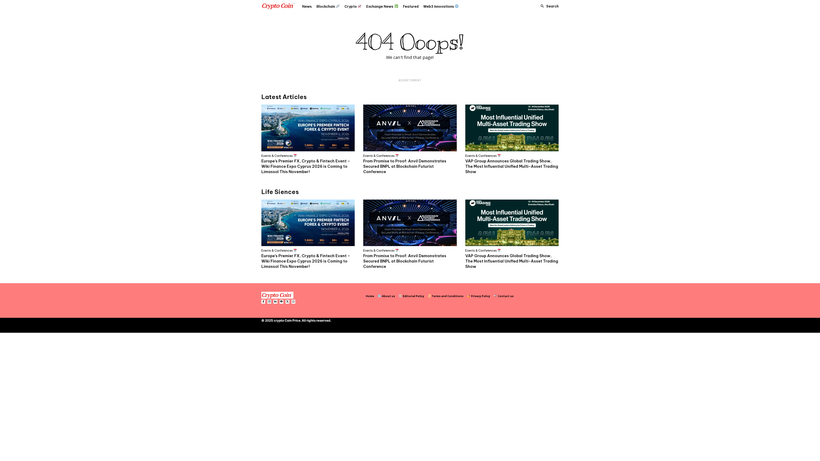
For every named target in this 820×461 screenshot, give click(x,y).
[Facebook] (263, 301)
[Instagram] (269, 301)
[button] (548, 6)
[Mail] (281, 301)
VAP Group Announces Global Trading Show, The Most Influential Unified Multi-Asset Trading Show (511, 166)
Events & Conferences (277, 155)
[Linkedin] (275, 301)
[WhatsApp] (293, 301)
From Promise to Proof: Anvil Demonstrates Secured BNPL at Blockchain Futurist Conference (404, 166)
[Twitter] (287, 301)
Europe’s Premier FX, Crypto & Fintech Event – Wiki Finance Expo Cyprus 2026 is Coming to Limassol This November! (305, 166)
